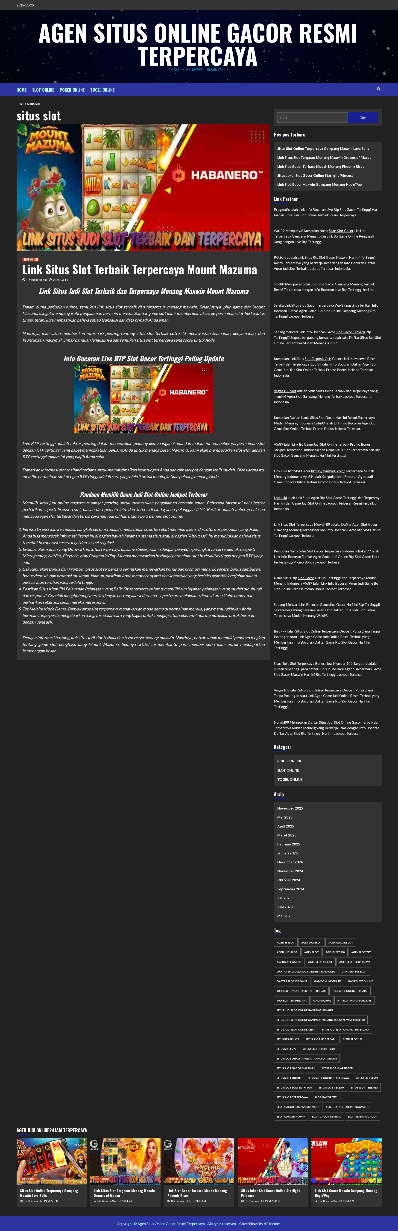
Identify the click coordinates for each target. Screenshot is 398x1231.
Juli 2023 (284, 898)
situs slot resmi (367, 1077)
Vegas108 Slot (285, 391)
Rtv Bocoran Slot (36, 280)
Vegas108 (282, 690)
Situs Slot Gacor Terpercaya (320, 551)
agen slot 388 (335, 952)
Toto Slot (289, 663)
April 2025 (285, 826)
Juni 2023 (285, 907)
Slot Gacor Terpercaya (317, 305)
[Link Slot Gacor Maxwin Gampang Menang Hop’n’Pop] (346, 1161)
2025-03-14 (60, 280)
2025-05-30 (201, 1201)
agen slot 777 (360, 952)
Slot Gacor (327, 257)
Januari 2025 (287, 853)
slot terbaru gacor (362, 1116)
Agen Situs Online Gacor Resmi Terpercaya (198, 43)
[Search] (379, 89)
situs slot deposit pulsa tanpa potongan (307, 1058)
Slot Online (328, 444)
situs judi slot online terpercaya (345, 1029)
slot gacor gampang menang (298, 1106)
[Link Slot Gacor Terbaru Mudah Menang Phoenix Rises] (199, 1161)
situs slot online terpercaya (328, 1077)
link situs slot (109, 306)
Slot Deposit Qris (318, 359)
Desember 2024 (290, 862)
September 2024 (290, 889)
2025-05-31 (127, 1201)
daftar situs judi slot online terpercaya (306, 971)
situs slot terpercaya (292, 1097)
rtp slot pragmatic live (354, 1000)
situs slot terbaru (364, 1087)
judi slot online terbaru (350, 990)
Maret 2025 (286, 835)
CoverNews (248, 1223)
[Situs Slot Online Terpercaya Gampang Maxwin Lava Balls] (52, 1161)
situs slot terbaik (331, 1087)
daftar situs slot (354, 971)
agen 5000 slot (311, 942)
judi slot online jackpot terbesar (301, 990)
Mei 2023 (285, 916)
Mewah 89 (322, 524)
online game (322, 1000)
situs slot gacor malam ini (296, 1068)
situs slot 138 (352, 1039)
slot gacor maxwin (291, 1116)
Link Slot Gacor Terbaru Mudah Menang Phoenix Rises (320, 166)
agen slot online (320, 961)
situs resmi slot (288, 1039)
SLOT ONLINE (43, 90)
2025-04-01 (274, 1201)
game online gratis (327, 981)
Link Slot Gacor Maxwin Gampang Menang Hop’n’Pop (319, 184)
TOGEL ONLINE (102, 90)
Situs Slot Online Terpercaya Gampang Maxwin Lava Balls (323, 148)
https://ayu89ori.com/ (328, 471)
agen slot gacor (289, 961)
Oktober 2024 (288, 880)
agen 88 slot (286, 942)
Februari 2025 (288, 844)
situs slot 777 (286, 1048)
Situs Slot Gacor (341, 231)
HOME (21, 90)
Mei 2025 (285, 817)
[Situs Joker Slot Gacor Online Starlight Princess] (273, 1161)
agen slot (311, 952)
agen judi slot (287, 952)
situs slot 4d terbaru (321, 1039)
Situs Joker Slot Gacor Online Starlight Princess (315, 175)
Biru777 (280, 631)
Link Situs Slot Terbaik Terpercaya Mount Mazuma (139, 268)
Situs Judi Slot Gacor (318, 284)
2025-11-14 (53, 1201)
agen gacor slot (340, 942)
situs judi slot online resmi (296, 1029)
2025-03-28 (348, 1201)
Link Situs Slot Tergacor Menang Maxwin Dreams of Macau (324, 157)
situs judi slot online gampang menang (305, 1010)
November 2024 (290, 871)
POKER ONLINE (72, 90)
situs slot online (289, 1077)
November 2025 (290, 808)
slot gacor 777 (325, 1097)
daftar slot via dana (292, 981)
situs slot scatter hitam (294, 1087)
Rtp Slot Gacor (345, 209)
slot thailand (70, 469)
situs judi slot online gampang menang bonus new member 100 (321, 1019)
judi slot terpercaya (292, 1000)
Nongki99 (281, 722)
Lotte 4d (178, 333)
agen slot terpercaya (354, 961)
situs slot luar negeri (337, 1068)
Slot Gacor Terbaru (350, 332)
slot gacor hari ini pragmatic (347, 1106)
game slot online (360, 981)
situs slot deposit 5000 (319, 1048)
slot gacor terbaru (326, 1116)
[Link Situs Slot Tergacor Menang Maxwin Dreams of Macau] (125, 1161)
